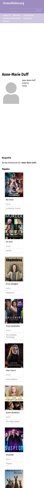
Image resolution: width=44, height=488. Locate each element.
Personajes (27, 18)
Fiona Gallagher (13, 284)
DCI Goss (10, 242)
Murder (10, 250)
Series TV (6, 15)
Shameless (11, 293)
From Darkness (12, 379)
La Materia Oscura (14, 208)
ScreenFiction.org (13, 3)
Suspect (10, 463)
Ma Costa (10, 200)
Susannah (11, 455)
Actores (6, 21)
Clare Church (12, 370)
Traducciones (28, 15)
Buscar (38, 10)
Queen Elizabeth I (14, 413)
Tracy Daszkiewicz (14, 326)
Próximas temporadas (12, 18)
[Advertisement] (22, 47)
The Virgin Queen (13, 421)
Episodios (17, 15)
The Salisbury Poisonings (12, 336)
